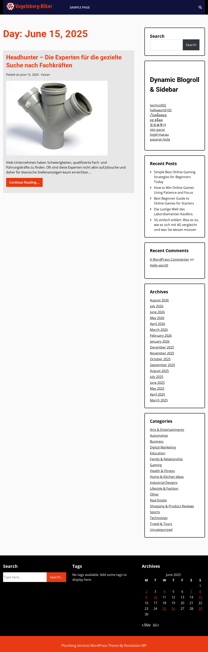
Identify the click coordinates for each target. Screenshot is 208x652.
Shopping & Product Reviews (172, 506)
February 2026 (161, 335)
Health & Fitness (162, 471)
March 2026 (159, 329)
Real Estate (158, 500)
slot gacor (157, 129)
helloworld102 (161, 110)
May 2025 (157, 388)
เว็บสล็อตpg (158, 115)
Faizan (45, 74)
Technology (159, 518)
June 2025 (157, 382)
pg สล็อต (156, 120)
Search (157, 36)
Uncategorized (161, 529)
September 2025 (162, 365)
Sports (155, 512)
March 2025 (159, 400)
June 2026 (157, 312)
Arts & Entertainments (167, 429)
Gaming (156, 465)
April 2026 (157, 324)
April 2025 (157, 394)
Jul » (156, 624)
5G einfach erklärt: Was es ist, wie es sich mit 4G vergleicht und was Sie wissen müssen (176, 225)
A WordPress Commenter (169, 259)
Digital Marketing (163, 447)
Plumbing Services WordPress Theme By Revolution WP (104, 645)
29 (200, 608)
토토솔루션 (158, 125)
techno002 (158, 105)
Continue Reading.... (24, 182)
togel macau (159, 134)
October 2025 (160, 359)
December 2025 (162, 347)
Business (157, 441)
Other (154, 494)
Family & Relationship (166, 459)
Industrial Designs (164, 482)
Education (157, 453)
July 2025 (156, 376)
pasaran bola (160, 139)
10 (155, 597)
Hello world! (159, 265)
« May (146, 624)
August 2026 (159, 300)
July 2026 (156, 306)
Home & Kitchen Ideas (167, 476)
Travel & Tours (161, 524)
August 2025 (159, 371)
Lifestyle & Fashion (164, 488)
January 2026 (160, 341)
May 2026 (157, 318)
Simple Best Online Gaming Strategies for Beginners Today (174, 177)
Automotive (159, 435)
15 (200, 597)
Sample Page (80, 7)
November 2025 (162, 353)
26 (173, 608)
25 (164, 608)
